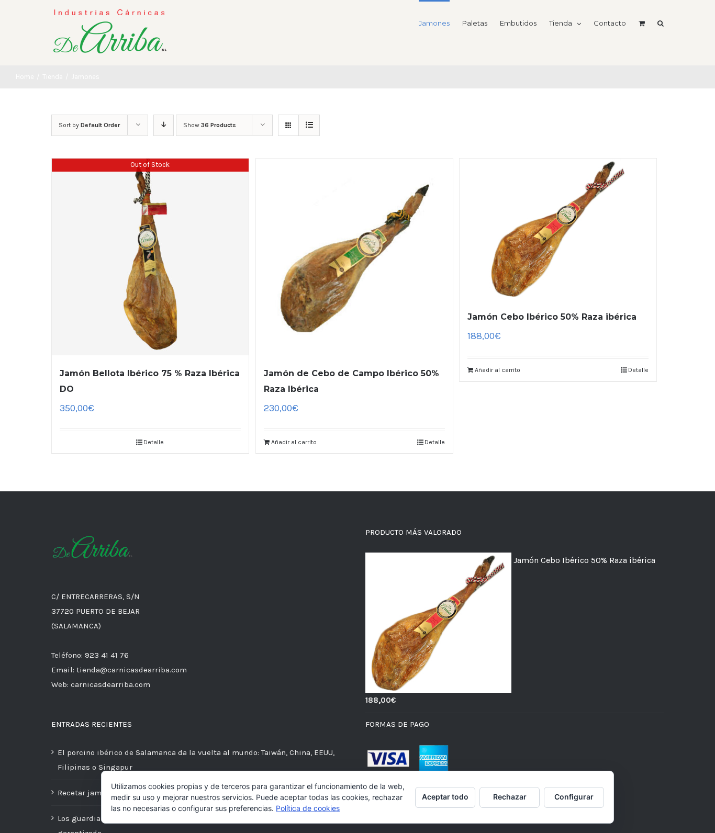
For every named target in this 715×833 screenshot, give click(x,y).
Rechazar (510, 796)
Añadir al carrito (294, 442)
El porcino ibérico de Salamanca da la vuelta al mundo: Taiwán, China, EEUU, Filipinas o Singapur (196, 760)
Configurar (574, 796)
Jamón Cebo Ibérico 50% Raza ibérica (551, 317)
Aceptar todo (445, 796)
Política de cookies (308, 808)
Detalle (153, 442)
